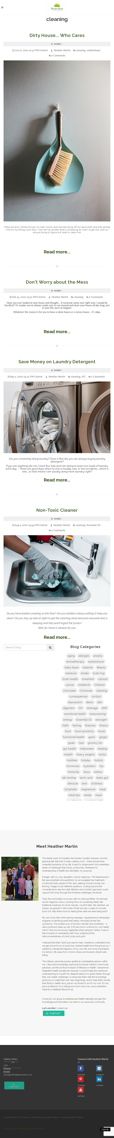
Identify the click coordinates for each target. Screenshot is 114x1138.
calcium (103, 679)
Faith (65, 725)
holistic (98, 760)
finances (90, 725)
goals (71, 742)
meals (87, 795)
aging (71, 655)
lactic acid (86, 777)
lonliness (96, 783)
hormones (73, 766)
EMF (104, 708)
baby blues (72, 667)
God (81, 742)
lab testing (69, 777)
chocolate (69, 690)
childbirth (84, 684)
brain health (70, 679)
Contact (55, 1013)
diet (99, 702)
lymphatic (71, 789)
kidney (98, 771)
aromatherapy (75, 661)
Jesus (86, 771)
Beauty (101, 667)
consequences (78, 696)
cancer (69, 684)
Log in (105, 1130)
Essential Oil (93, 525)
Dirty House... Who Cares (57, 35)
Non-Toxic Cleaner (57, 510)
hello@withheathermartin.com (18, 1075)
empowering (98, 713)
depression (75, 702)
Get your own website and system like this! (24, 1128)
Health (68, 754)
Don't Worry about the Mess (57, 282)
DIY (84, 376)
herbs (102, 754)
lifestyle (73, 783)
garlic (91, 737)
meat (98, 795)
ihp (101, 766)
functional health (73, 737)
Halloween (87, 748)
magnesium (88, 789)
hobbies (72, 760)
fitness (103, 725)
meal (102, 789)
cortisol (96, 696)
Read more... (57, 252)
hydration (89, 766)
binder (85, 673)
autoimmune (96, 661)
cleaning (81, 50)
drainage (92, 708)
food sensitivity (84, 731)
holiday (85, 760)
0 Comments (58, 55)
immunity (73, 771)
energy (67, 719)
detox (89, 702)
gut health (69, 748)
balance (88, 667)
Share (57, 44)
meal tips (74, 795)
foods (101, 731)
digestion (69, 708)
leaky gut (102, 777)
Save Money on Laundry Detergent (57, 361)
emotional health (75, 713)
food (68, 731)
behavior (71, 673)
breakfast (88, 679)
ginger (103, 737)
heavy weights (85, 754)
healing (102, 748)
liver (84, 783)
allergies (84, 655)
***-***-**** (16, 1068)
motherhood (93, 50)
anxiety (97, 655)
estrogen (101, 719)
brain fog (98, 673)
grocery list (95, 742)
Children (99, 684)
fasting (76, 725)
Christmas (86, 690)
